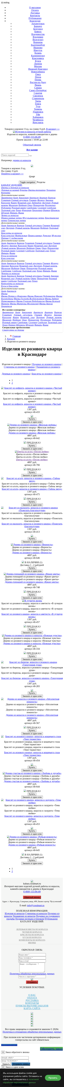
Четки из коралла (10, 215)
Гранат (33, 200)
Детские (47, 235)
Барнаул (38, 26)
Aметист (11, 225)
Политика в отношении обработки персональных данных (32, 1032)
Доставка (35, 13)
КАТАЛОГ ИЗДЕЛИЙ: (11, 185)
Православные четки (11, 218)
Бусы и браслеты (9, 286)
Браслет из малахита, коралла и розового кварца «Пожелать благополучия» (32, 525)
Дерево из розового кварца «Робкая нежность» (32, 845)
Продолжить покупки (9, 1045)
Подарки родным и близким (29, 919)
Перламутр (38, 205)
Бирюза (52, 197)
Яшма (21, 213)
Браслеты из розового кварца (46, 373)
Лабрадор (36, 203)
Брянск (38, 31)
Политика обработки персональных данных (32, 973)
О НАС (32, 995)
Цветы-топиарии (37, 190)
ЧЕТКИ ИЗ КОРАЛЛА (32, 932)
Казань (38, 53)
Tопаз (53, 251)
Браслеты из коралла (11, 233)
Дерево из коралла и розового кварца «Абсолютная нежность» (32, 716)
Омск (38, 74)
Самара (38, 87)
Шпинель (55, 210)
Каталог (11, 339)
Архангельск (38, 23)
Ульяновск (38, 111)
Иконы (4, 293)
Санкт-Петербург (38, 90)
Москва (38, 66)
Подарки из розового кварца (46, 364)
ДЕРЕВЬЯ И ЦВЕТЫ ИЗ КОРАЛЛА (32, 929)
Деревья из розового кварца (16, 373)
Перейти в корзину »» (12, 173)
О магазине (35, 7)
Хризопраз (37, 210)
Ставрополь (38, 98)
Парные (5, 238)
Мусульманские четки (33, 218)
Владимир (38, 37)
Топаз (18, 210)
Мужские (56, 235)
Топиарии (51, 190)
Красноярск (38, 58)
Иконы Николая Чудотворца (41, 296)
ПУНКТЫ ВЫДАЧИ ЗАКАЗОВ (32, 1005)
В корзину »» (53, 129)
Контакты (35, 15)
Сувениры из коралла (36, 913)
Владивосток (38, 34)
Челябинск (38, 120)
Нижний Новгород (38, 69)
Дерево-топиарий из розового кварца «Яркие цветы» (32, 582)
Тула (38, 106)
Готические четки (17, 220)
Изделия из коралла (15, 913)
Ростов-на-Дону (38, 82)
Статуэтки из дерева (13, 330)
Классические (8, 235)
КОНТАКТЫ (32, 1003)
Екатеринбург (38, 45)
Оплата (35, 10)
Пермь (38, 79)
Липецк (38, 63)
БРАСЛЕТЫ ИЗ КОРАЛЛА (32, 935)
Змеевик (49, 200)
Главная (17, 336)
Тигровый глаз (8, 210)
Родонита (6, 208)
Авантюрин (7, 197)
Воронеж (38, 42)
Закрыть (6, 1064)
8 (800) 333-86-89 (32, 137)
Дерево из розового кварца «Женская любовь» (32, 433)
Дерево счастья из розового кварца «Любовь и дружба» (32, 781)
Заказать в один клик (32, 422)
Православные (35, 235)
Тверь (38, 101)
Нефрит (22, 205)
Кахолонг (5, 203)
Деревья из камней (10, 190)
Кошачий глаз (24, 203)
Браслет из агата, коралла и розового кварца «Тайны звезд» (32, 489)
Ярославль (38, 122)
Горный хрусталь (19, 200)
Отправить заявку (21, 1064)
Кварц (14, 203)
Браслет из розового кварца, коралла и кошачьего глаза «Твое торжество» (32, 753)
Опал (29, 205)
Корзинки (5, 192)
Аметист (34, 197)
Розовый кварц (19, 208)
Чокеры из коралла (10, 273)
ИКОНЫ (32, 943)
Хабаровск (38, 117)
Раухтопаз (50, 205)
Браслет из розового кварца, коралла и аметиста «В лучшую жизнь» (32, 615)
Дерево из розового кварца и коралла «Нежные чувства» (32, 643)
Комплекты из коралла (12, 283)
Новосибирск (38, 71)
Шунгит (5, 213)
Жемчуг (41, 200)
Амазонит (24, 197)
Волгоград (38, 39)
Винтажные (21, 235)
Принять (53, 1078)
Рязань (38, 85)
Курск (38, 61)
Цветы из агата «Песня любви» (32, 459)
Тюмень (38, 109)
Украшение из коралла (24, 916)
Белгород (38, 29)
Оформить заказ (51, 1049)
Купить (32, 419)
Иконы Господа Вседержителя (29, 298)
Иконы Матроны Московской (24, 304)
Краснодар (35, 21)
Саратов (38, 93)
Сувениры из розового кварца (19, 367)
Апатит (43, 197)
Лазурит (46, 203)
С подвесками (16, 238)
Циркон (46, 210)
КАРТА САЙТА (32, 1008)
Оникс (38, 248)
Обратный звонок (32, 144)
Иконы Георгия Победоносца (30, 301)
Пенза (38, 77)
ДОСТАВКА (32, 1000)
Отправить (32, 982)
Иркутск (38, 50)
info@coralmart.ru (35, 905)
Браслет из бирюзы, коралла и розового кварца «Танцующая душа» (32, 679)
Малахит (13, 205)
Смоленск (38, 95)
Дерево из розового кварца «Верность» (32, 552)
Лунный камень (22, 228)
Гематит (6, 200)
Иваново (37, 47)
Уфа (38, 114)
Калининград (38, 55)
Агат (15, 197)
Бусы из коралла (9, 256)
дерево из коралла (22, 160)
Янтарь (14, 213)
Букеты (24, 190)
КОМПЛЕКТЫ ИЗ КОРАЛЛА (32, 940)
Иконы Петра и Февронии (14, 296)
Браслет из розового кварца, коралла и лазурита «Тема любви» (32, 817)
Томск (38, 103)
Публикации (35, 18)
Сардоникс (32, 208)
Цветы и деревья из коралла (15, 187)
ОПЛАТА (32, 997)
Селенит (42, 208)
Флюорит (27, 210)
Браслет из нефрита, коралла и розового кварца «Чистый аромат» (32, 405)
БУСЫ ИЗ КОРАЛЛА (32, 937)
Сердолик (51, 208)
